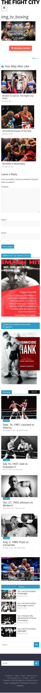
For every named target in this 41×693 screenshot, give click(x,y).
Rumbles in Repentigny (13, 163)
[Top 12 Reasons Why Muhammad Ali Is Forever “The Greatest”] (9, 614)
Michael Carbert (23, 430)
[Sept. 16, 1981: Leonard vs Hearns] (19, 397)
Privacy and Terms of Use (14, 678)
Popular (21, 586)
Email (4, 233)
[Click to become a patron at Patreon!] (20, 46)
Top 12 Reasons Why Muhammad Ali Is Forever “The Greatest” (26, 618)
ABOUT (32, 678)
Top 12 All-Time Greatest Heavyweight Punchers (26, 604)
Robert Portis (19, 469)
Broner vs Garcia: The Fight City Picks (17, 97)
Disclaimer (26, 678)
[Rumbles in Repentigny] (18, 139)
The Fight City (9, 675)
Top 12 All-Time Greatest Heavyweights (26, 592)
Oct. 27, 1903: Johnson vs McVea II (18, 504)
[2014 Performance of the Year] (17, 107)
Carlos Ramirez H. (23, 577)
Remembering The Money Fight (18, 573)
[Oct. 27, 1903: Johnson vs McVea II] (19, 476)
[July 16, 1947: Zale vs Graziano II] (19, 437)
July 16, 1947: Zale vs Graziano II (15, 465)
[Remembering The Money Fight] (20, 558)
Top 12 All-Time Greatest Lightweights (26, 630)
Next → (35, 58)
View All (34, 392)
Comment (4, 186)
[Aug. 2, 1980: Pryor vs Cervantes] (19, 515)
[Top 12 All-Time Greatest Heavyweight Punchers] (9, 602)
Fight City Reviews (32, 675)
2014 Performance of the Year (17, 131)
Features (6, 567)
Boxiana (6, 420)
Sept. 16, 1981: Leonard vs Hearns (18, 426)
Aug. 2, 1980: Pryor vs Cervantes (16, 543)
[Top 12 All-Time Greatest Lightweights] (9, 627)
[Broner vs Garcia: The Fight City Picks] (18, 71)
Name (4, 219)
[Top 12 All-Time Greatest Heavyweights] (9, 590)
